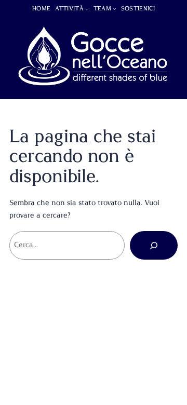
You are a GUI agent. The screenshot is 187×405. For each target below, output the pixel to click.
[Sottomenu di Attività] (87, 8)
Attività (69, 8)
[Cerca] (154, 245)
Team (102, 8)
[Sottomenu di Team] (114, 8)
